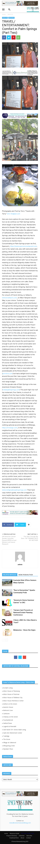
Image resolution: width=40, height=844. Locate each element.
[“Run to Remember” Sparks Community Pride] (7, 592)
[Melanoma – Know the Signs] (7, 632)
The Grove (6, 739)
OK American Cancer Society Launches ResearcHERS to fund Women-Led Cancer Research (9, 540)
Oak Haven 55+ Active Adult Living (14, 730)
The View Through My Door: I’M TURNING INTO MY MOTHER (29, 538)
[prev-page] (3, 640)
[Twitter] (9, 37)
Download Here (14, 838)
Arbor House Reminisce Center (13, 701)
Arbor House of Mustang (11, 691)
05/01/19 (10, 14)
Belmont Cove (8, 710)
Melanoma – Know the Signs (24, 630)
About (22, 838)
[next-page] (6, 640)
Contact (28, 838)
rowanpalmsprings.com (11, 390)
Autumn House (8, 707)
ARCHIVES (11, 17)
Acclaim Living (8, 688)
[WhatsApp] (18, 37)
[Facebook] (4, 37)
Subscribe (29, 836)
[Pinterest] (13, 37)
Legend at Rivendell (9, 726)
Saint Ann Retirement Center (12, 733)
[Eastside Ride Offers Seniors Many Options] (7, 582)
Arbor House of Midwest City (12, 697)
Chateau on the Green (10, 717)
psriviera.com (7, 373)
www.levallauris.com (9, 298)
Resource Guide (14, 833)
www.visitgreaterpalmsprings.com (14, 490)
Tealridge (6, 736)
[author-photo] (20, 561)
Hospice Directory (11, 836)
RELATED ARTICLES (9, 575)
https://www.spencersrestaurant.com (23, 246)
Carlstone (6, 714)
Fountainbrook (8, 720)
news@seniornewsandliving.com (20, 823)
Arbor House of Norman (11, 694)
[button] (3, 9)
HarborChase (7, 723)
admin (20, 564)
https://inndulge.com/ (9, 428)
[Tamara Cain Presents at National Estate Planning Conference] (7, 612)
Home (4, 14)
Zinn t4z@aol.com (13, 214)
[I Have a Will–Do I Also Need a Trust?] (7, 622)
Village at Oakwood (9, 742)
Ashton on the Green (10, 704)
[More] (29, 525)
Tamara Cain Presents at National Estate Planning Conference (23, 612)
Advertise (21, 836)
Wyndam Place (8, 749)
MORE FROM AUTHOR (26, 575)
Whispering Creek (9, 746)
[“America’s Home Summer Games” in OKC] (7, 602)
